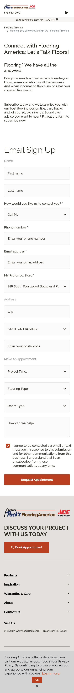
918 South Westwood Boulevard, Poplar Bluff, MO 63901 (35, 631)
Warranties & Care (17, 593)
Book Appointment (28, 547)
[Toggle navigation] (66, 12)
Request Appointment (37, 479)
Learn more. (51, 673)
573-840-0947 (12, 12)
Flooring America (13, 27)
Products (10, 575)
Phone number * (16, 227)
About (8, 603)
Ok (37, 679)
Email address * (15, 251)
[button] (37, 214)
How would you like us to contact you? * (33, 203)
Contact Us (12, 612)
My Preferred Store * (19, 275)
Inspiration (12, 584)
